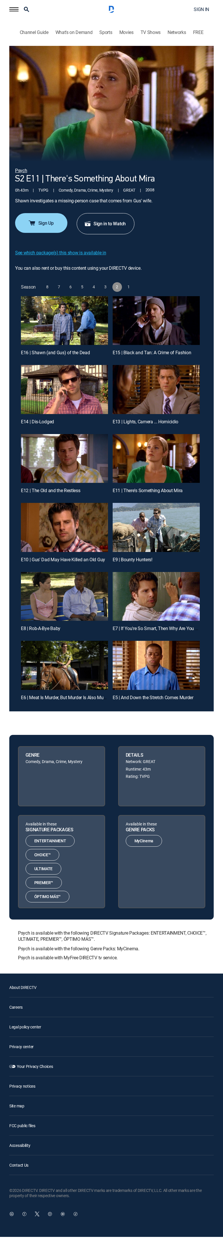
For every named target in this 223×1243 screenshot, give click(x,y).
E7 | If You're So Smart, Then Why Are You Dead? (160, 628)
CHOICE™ (42, 854)
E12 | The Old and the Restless (50, 490)
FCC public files (22, 1125)
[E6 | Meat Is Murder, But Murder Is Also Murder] (64, 665)
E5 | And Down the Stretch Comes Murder (153, 697)
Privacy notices (22, 1086)
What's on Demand (74, 32)
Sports (105, 32)
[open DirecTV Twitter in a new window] (37, 1214)
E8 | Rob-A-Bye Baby (40, 628)
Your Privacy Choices (35, 1066)
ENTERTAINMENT (50, 840)
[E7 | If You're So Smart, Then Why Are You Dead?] (156, 596)
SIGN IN (201, 9)
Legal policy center (25, 1027)
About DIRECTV (22, 987)
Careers (16, 1007)
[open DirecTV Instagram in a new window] (50, 1214)
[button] (14, 9)
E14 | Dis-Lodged (37, 421)
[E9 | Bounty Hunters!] (156, 527)
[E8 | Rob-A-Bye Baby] (64, 596)
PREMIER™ (43, 882)
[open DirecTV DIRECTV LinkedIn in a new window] (11, 1214)
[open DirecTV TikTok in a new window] (75, 1214)
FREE (198, 32)
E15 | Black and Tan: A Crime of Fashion (152, 352)
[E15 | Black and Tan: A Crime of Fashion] (156, 320)
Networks (177, 32)
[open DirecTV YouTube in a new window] (62, 1214)
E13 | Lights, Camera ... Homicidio (145, 421)
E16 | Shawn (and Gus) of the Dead (55, 352)
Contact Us (18, 1165)
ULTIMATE (43, 868)
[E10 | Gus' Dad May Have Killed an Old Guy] (64, 527)
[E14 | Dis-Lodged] (64, 389)
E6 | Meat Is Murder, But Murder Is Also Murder (66, 697)
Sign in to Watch (109, 223)
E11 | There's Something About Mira (148, 490)
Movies (126, 32)
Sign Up (46, 223)
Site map (16, 1106)
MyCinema (143, 840)
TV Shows (151, 32)
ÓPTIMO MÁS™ (47, 896)
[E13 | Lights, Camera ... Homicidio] (156, 389)
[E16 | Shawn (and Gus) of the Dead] (64, 320)
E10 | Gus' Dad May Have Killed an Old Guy (63, 559)
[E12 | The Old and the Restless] (64, 458)
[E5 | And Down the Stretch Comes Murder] (156, 665)
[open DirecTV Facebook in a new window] (24, 1214)
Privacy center (21, 1046)
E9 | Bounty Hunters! (132, 559)
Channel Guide (34, 32)
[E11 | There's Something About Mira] (156, 458)
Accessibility (19, 1145)
